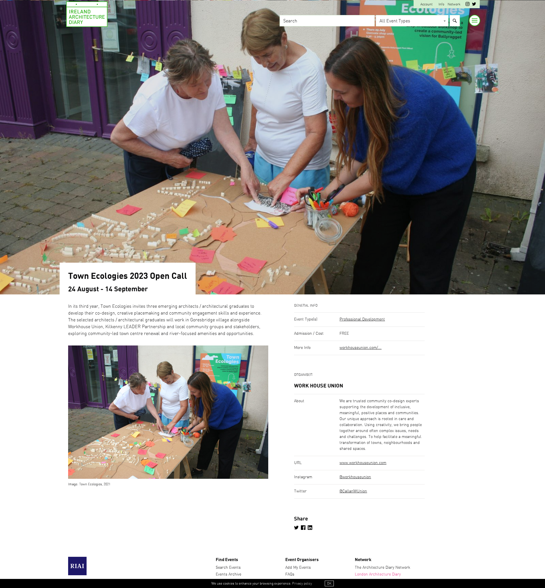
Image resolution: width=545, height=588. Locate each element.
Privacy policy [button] (302, 583)
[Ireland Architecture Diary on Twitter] (474, 5)
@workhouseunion (355, 477)
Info (441, 4)
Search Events (228, 568)
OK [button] (329, 583)
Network (454, 4)
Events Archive (228, 574)
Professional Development (362, 319)
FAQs (289, 574)
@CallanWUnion (353, 491)
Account (426, 4)
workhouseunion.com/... (360, 348)
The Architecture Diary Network (382, 568)
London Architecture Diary (378, 574)
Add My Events (298, 568)
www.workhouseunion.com (362, 463)
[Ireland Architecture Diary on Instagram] (467, 5)
